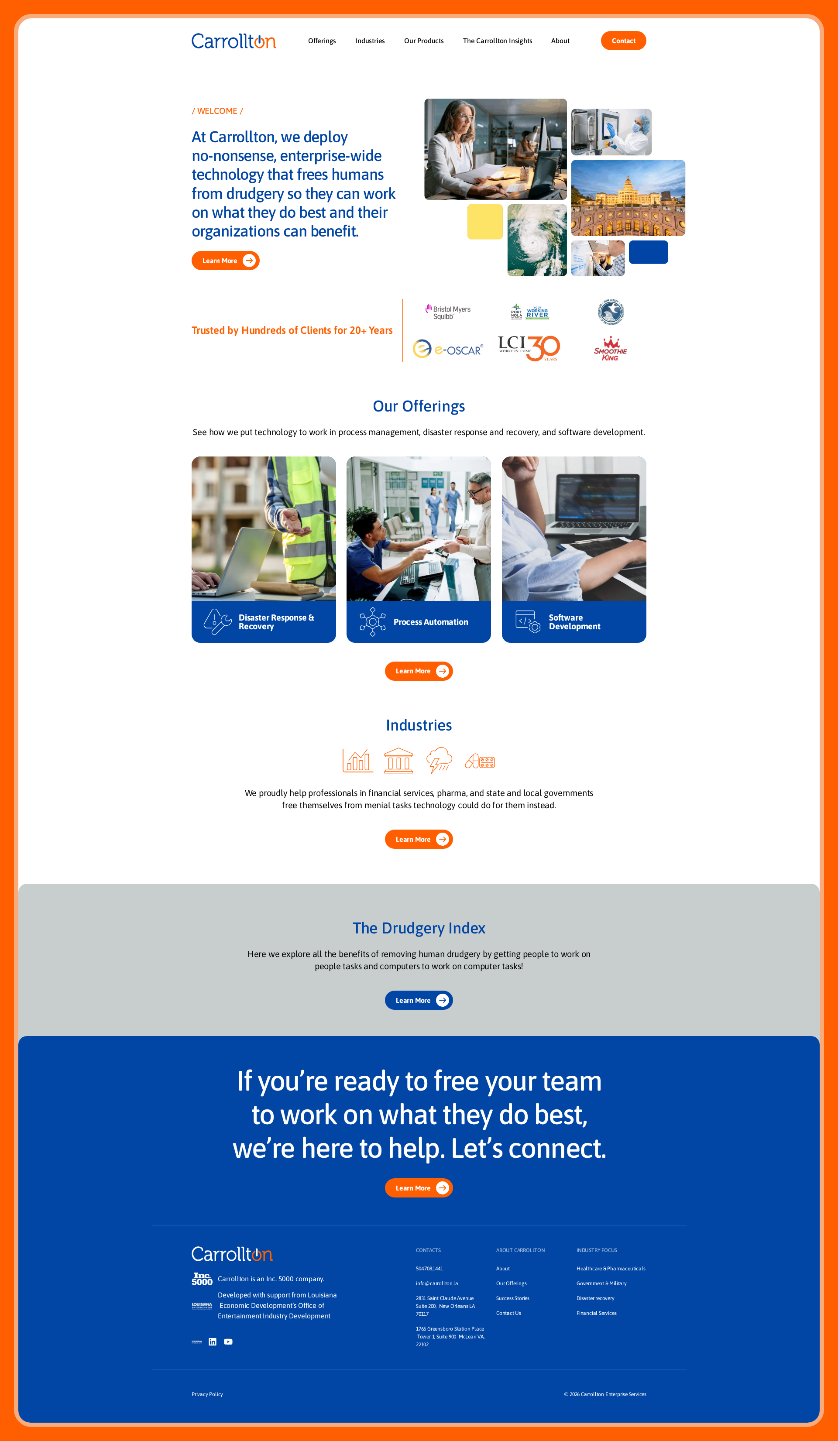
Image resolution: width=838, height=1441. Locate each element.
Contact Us (508, 1313)
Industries (370, 41)
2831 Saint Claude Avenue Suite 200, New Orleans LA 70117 (446, 1306)
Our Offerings (511, 1283)
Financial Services (596, 1313)
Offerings (322, 41)
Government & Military (602, 1283)
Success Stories (512, 1298)
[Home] (234, 40)
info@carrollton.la (437, 1283)
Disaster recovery (596, 1298)
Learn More (220, 260)
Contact (623, 41)
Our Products (424, 41)
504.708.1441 (429, 1269)
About (560, 41)
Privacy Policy (207, 1394)
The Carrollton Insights (497, 41)
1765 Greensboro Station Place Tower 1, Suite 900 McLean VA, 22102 (450, 1337)
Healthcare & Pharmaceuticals (611, 1269)
